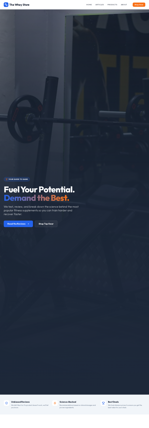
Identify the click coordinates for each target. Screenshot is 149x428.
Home (89, 5)
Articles (99, 5)
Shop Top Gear (46, 223)
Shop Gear (139, 5)
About (124, 5)
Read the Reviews (16, 223)
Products (112, 5)
